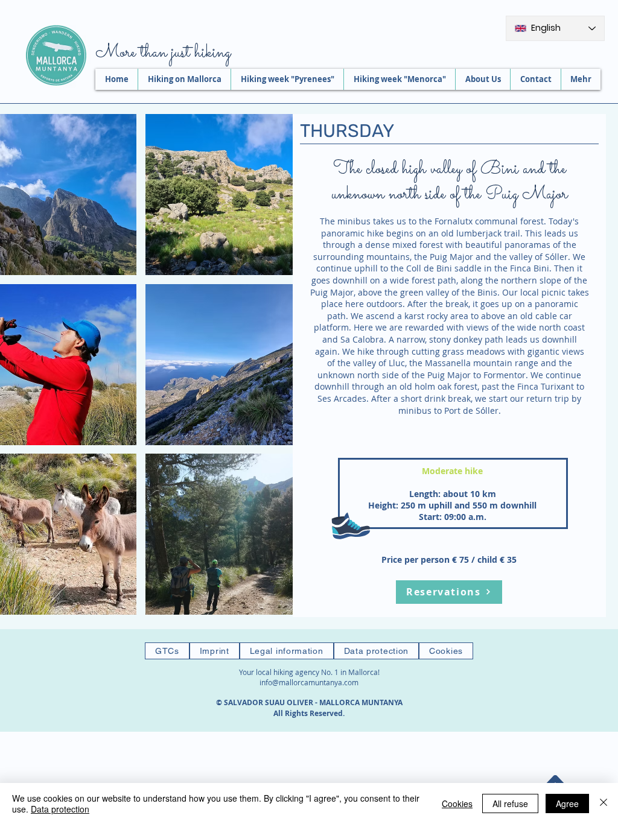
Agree (567, 803)
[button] (232, 194)
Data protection (60, 809)
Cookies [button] (457, 803)
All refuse (510, 803)
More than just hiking (163, 53)
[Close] (603, 803)
